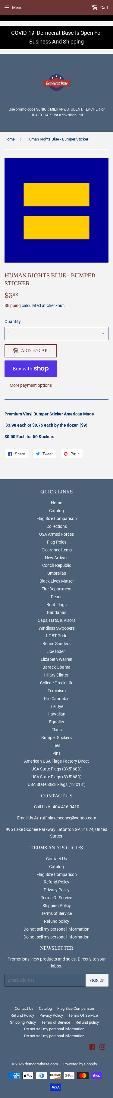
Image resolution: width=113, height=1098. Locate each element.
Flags (57, 729)
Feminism (57, 690)
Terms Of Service (56, 897)
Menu (17, 7)
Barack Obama (56, 667)
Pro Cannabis (56, 698)
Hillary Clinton (57, 675)
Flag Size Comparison (56, 518)
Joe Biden (56, 651)
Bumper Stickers (56, 737)
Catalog (56, 510)
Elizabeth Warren (56, 659)
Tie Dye (56, 706)
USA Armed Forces (56, 534)
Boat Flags (56, 604)
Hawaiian (56, 714)
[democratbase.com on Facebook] (92, 1047)
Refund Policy (56, 882)
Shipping (13, 305)
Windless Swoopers (57, 628)
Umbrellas (56, 573)
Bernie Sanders (56, 643)
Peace (56, 596)
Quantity (13, 321)
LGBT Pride (56, 635)
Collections (56, 526)
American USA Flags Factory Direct (56, 761)
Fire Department (57, 588)
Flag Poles (56, 542)
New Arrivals (56, 557)
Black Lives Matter (56, 581)
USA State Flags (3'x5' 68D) (56, 769)
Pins (56, 753)
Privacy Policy (57, 889)
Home (10, 139)
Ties (56, 745)
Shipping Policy (56, 905)
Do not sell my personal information (56, 929)
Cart (103, 7)
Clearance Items (57, 549)
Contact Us (56, 858)
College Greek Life (56, 682)
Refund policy (56, 921)
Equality (56, 721)
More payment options (31, 385)
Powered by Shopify (80, 1064)
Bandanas (56, 612)
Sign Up (97, 980)
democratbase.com (41, 1064)
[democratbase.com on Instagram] (102, 1047)
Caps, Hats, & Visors (56, 620)
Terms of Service (56, 913)
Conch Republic (56, 565)
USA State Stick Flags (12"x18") (57, 784)
